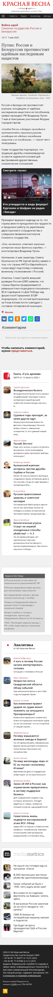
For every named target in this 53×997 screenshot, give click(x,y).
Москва (9, 312)
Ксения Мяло (19, 491)
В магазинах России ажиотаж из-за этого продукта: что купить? (31, 906)
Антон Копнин (20, 758)
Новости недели (21, 412)
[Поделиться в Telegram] (10, 319)
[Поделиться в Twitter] (24, 319)
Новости (13, 16)
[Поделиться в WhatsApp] (30, 319)
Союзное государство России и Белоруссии (21, 29)
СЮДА (14, 984)
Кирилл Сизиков (21, 700)
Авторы (47, 16)
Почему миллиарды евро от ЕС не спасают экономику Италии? (31, 765)
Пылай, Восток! (23, 443)
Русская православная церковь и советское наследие (27, 498)
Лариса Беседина (21, 520)
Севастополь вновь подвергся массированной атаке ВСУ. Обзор (30, 820)
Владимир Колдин (22, 462)
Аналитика (35, 16)
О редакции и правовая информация (22, 975)
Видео (24, 16)
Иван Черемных (21, 678)
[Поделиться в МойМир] (37, 319)
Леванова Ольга (21, 732)
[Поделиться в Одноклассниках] (17, 319)
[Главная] (26, 7)
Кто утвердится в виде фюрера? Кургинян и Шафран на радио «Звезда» (25, 208)
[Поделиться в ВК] (4, 319)
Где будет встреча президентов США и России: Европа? (30, 928)
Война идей (9, 25)
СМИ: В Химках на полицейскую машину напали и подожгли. (31, 917)
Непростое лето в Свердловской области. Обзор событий (28, 684)
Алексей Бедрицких (22, 658)
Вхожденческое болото (28, 390)
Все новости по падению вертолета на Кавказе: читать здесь (31, 895)
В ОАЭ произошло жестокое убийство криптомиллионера (31, 876)
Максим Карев (20, 440)
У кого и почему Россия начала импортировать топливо (28, 665)
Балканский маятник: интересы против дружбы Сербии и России (29, 469)
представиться (21, 350)
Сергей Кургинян (21, 387)
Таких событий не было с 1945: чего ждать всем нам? (30, 885)
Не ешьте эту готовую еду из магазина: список (30, 867)
